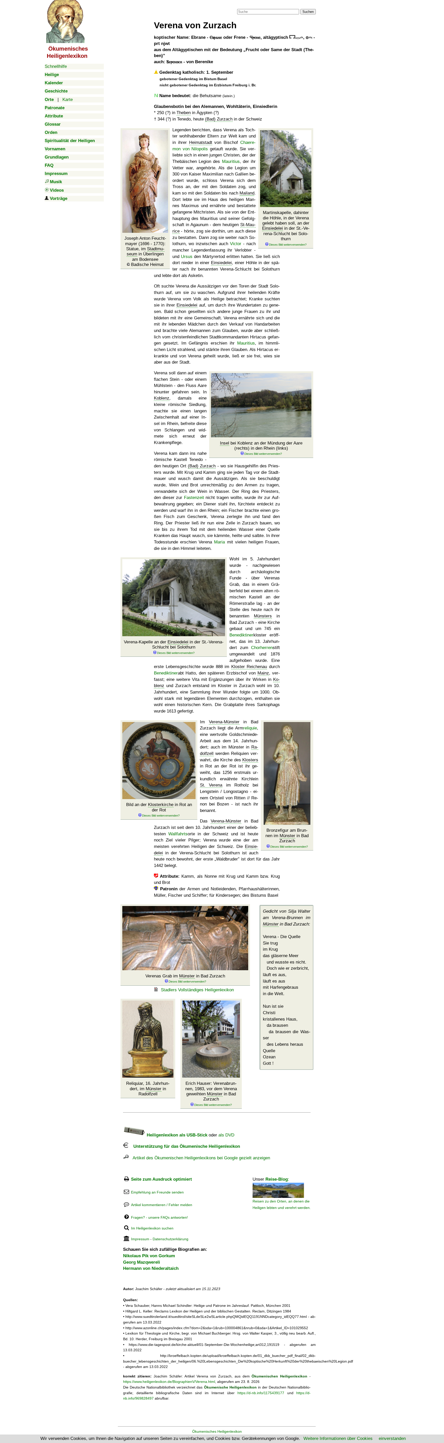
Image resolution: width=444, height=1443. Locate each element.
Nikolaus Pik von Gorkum (149, 1255)
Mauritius (231, 161)
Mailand (246, 193)
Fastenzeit (194, 497)
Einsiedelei (272, 228)
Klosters (250, 759)
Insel (224, 443)
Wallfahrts (178, 833)
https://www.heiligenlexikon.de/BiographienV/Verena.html (169, 1382)
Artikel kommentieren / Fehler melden (161, 1205)
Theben (184, 112)
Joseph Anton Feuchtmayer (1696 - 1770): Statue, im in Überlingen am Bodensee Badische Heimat (145, 251)
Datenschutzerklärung (170, 1239)
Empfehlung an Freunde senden (157, 1192)
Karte (67, 99)
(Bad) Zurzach (219, 119)
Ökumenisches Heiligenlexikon (217, 1431)
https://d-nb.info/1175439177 (260, 1393)
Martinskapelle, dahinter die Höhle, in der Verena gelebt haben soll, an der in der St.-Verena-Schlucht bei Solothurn (286, 225)
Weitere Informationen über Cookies (338, 1438)
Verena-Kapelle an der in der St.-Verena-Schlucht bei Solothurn (174, 645)
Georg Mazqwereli (141, 1262)
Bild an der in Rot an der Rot (159, 807)
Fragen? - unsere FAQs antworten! (159, 1217)
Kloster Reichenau (249, 666)
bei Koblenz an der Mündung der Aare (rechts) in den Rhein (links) (261, 446)
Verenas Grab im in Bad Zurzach (185, 976)
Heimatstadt (200, 142)
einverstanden (392, 1438)
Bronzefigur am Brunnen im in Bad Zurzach (287, 835)
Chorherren (262, 647)
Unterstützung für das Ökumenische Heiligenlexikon (184, 1146)
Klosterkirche (160, 804)
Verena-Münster (224, 721)
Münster (287, 835)
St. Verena (211, 785)
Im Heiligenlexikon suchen (152, 1228)
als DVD (226, 1135)
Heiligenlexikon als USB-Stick (176, 1135)
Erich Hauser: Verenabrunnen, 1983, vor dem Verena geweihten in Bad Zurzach (211, 1091)
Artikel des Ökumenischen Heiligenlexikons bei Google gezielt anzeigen (199, 1157)
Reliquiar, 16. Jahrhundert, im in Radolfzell (148, 1088)
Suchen (308, 12)
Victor (235, 243)
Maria (219, 542)
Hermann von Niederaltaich (151, 1268)
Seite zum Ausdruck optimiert (161, 1179)
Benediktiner (241, 635)
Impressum (140, 1239)
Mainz (263, 673)
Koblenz (161, 398)
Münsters (263, 616)
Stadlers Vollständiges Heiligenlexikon (197, 989)
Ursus (186, 256)
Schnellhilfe (56, 66)
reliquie (250, 728)
